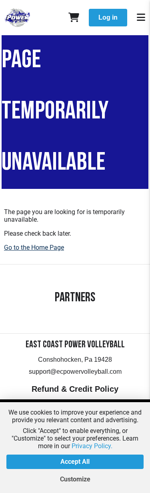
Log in (108, 17)
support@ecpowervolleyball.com (75, 371)
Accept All (75, 461)
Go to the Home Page (34, 247)
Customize (75, 479)
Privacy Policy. (92, 446)
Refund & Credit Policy (75, 389)
